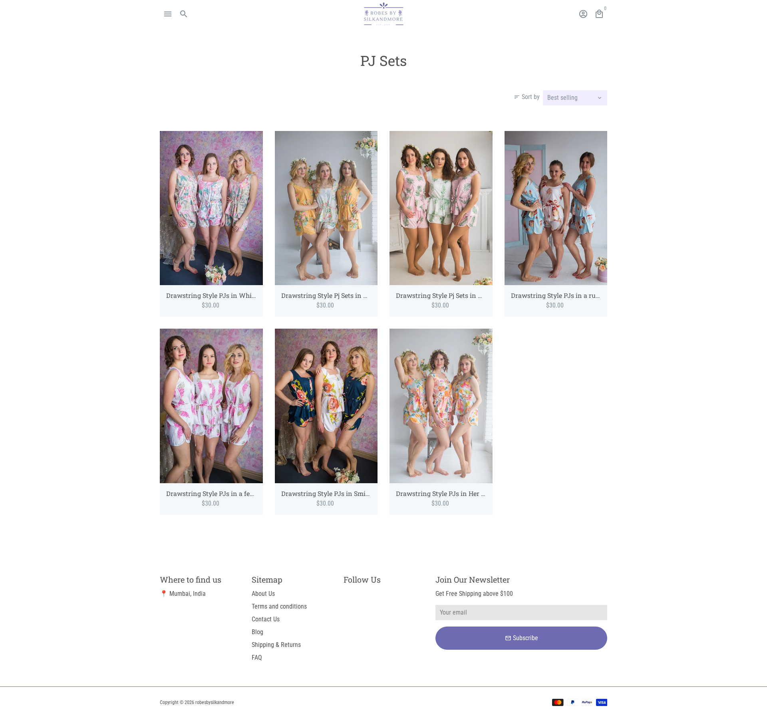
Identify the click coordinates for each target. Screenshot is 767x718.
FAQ (257, 657)
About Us (263, 593)
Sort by (527, 97)
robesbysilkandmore (214, 702)
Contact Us (266, 619)
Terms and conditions (279, 606)
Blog (257, 632)
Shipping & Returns (276, 645)
